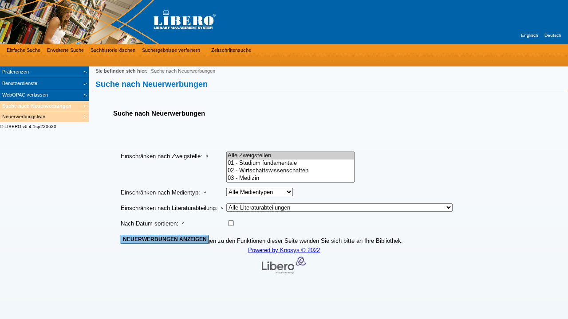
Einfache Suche (23, 50)
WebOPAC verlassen (25, 94)
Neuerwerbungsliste (23, 116)
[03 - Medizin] (290, 178)
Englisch (529, 35)
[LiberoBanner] (133, 22)
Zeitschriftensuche (231, 50)
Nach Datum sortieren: (149, 223)
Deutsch (552, 35)
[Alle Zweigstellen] (290, 156)
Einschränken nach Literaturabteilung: (169, 208)
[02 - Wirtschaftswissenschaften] (290, 171)
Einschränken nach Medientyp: (160, 192)
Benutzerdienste (19, 83)
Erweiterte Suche (65, 50)
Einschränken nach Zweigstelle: (161, 156)
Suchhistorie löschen (113, 50)
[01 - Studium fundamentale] (290, 163)
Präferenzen (15, 71)
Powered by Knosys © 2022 (284, 250)
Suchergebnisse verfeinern (171, 50)
